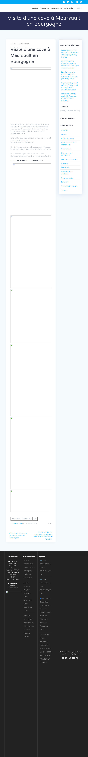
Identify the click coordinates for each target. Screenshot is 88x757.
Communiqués (56, 8)
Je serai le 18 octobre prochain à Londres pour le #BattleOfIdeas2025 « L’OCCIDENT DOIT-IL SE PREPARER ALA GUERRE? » (45, 648)
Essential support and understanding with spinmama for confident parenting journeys (29, 626)
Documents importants (69, 159)
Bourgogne (16, 519)
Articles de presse (67, 138)
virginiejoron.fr (17, 523)
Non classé (65, 167)
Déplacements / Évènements (20, 44)
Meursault (27, 519)
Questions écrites (67, 178)
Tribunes (64, 190)
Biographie (44, 8)
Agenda (63, 134)
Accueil (35, 8)
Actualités (68, 8)
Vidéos (79, 8)
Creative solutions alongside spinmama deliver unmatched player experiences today (28, 596)
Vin (35, 519)
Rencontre (64, 182)
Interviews (64, 163)
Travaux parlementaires (69, 186)
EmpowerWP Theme (72, 654)
